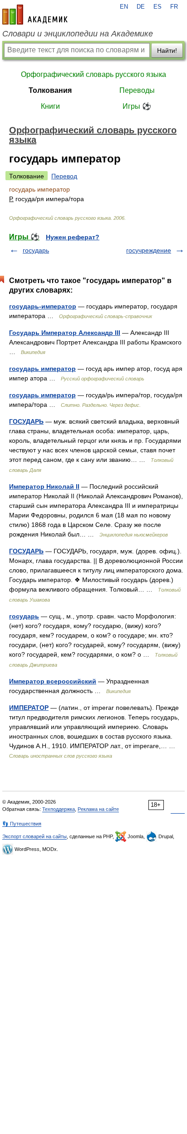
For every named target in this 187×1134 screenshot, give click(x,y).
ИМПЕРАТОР (29, 707)
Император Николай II (44, 486)
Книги (50, 106)
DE (141, 7)
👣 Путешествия (21, 823)
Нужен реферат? (72, 237)
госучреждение (148, 250)
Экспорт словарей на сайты (34, 836)
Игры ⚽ (137, 106)
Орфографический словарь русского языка (93, 74)
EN (124, 7)
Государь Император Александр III (64, 332)
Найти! (167, 50)
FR (174, 7)
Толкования (50, 90)
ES (157, 7)
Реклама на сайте (98, 809)
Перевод (64, 176)
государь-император (42, 306)
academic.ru (35, 15)
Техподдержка (58, 809)
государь (36, 250)
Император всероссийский (52, 681)
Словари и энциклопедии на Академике (77, 33)
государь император (42, 368)
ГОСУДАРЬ (26, 421)
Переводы (137, 90)
